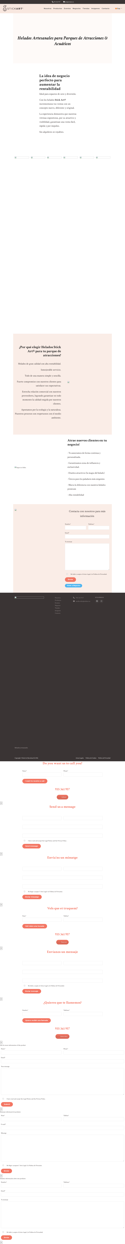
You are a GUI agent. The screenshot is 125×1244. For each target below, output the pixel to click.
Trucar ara (64, 942)
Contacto (57, 613)
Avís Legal (43, 892)
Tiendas (57, 608)
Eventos (57, 603)
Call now (64, 797)
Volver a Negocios (73, 585)
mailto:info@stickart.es (83, 601)
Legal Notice (49, 841)
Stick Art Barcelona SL (28, 758)
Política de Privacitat (56, 892)
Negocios (57, 605)
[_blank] (111, 8)
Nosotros (58, 598)
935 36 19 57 (80, 598)
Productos (58, 600)
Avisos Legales (80, 758)
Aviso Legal (86, 574)
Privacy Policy (62, 841)
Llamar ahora (63, 1036)
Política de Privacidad (100, 574)
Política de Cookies (91, 758)
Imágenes (58, 611)
